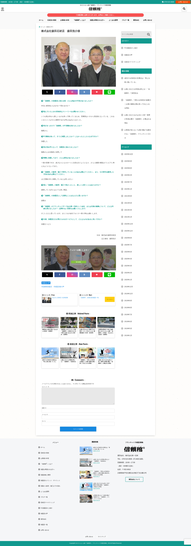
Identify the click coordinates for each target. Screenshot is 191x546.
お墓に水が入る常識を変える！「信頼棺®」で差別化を (137, 91)
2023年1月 (128, 189)
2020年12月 (128, 224)
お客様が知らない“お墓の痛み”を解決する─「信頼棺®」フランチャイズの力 (137, 134)
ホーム (41, 20)
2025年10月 (128, 154)
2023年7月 (128, 182)
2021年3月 (128, 210)
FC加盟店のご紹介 (131, 48)
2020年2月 (128, 273)
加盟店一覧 (44, 524)
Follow (78, 256)
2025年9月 (128, 161)
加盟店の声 (46, 283)
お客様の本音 (64, 20)
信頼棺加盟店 (47, 286)
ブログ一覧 (125, 20)
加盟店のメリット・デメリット (50, 480)
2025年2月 (128, 175)
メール (45, 414)
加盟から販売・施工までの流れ (50, 486)
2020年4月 (128, 259)
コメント (45, 387)
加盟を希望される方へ (97, 20)
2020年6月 (128, 252)
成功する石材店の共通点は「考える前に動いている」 (137, 80)
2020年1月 (128, 280)
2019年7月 (128, 314)
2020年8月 (128, 238)
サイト (44, 421)
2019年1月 (128, 335)
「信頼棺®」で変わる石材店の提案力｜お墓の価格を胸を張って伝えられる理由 (137, 104)
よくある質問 (113, 20)
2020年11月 (128, 231)
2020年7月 (128, 245)
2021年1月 (128, 217)
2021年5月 (128, 203)
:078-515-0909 (168, 2)
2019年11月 (128, 293)
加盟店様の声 (59, 286)
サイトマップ (102, 536)
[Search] (148, 34)
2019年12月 (128, 286)
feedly (79, 262)
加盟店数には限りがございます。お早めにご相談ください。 (96, 15)
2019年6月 (128, 321)
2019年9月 (128, 300)
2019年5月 (128, 328)
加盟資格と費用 (45, 475)
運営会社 (136, 20)
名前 (44, 408)
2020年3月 (128, 266)
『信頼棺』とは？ (79, 20)
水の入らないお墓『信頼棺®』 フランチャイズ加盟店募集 (91, 543)
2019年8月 (128, 307)
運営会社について (134, 479)
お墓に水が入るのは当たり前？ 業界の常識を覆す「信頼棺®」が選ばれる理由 (137, 119)
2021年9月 (128, 196)
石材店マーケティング (132, 62)
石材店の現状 (51, 20)
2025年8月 (128, 168)
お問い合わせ (183, 2)
